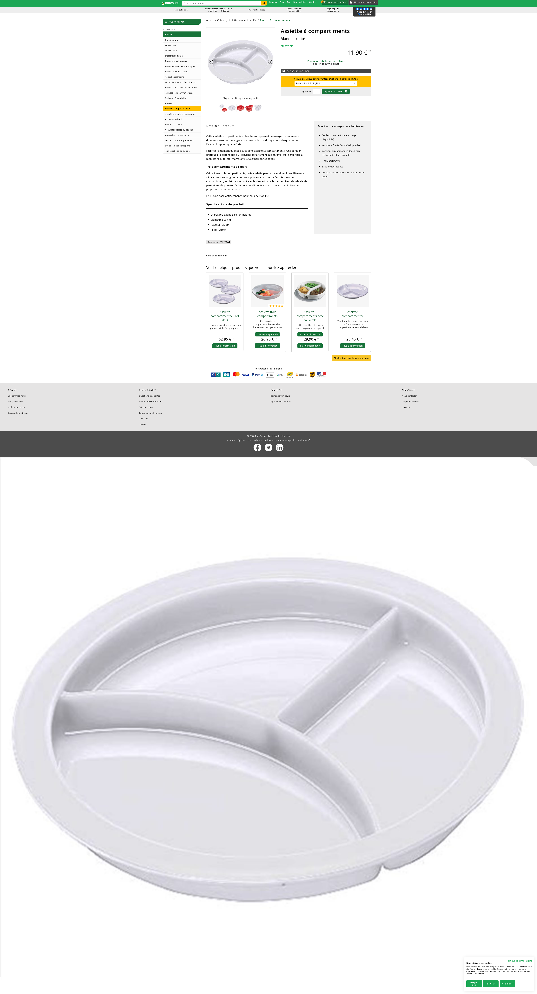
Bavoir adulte (171, 39)
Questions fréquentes (149, 395)
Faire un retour (146, 407)
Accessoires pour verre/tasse (179, 92)
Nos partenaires (15, 401)
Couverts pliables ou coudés (179, 129)
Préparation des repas (176, 61)
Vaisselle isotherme (174, 76)
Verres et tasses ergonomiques (180, 66)
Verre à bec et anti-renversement (181, 87)
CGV (248, 440)
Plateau (168, 103)
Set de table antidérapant (177, 145)
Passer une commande (150, 401)
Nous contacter (409, 395)
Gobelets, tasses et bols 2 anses (180, 82)
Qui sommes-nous (17, 395)
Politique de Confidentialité (296, 440)
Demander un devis (280, 395)
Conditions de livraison (150, 412)
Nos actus (406, 407)
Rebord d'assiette (173, 124)
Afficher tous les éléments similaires (351, 357)
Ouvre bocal (171, 45)
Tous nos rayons (175, 21)
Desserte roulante (174, 55)
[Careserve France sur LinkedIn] (279, 451)
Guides (142, 424)
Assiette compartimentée (178, 108)
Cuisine (168, 34)
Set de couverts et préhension (179, 140)
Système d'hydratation (176, 98)
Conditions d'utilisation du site (266, 440)
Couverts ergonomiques (177, 135)
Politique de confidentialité (519, 961)
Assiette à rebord (173, 119)
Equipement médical (280, 401)
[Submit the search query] (264, 3)
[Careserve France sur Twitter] (268, 451)
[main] (289, 191)
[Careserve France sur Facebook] (257, 451)
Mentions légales (235, 440)
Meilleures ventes (16, 407)
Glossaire (143, 418)
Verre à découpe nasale (176, 71)
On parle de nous (410, 401)
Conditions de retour (216, 255)
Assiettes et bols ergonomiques (180, 113)
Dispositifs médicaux (18, 412)
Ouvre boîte (171, 50)
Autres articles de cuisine (177, 150)
